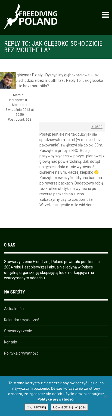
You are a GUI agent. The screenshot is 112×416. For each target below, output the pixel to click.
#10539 (96, 127)
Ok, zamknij (36, 407)
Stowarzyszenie (18, 331)
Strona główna (16, 75)
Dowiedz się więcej (69, 407)
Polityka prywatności (21, 353)
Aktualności (14, 308)
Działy (37, 75)
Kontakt (10, 342)
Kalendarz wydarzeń (21, 320)
